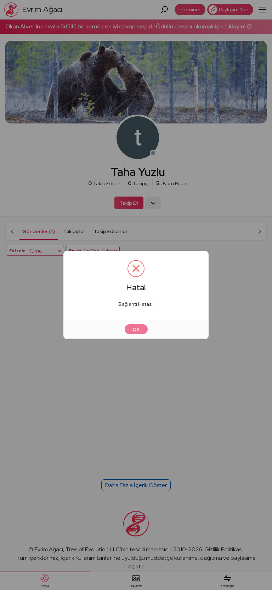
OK (136, 329)
